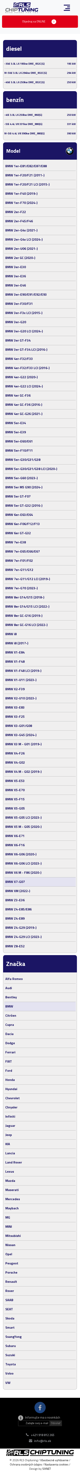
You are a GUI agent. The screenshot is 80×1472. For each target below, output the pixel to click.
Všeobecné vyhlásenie (54, 1460)
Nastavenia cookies (57, 1464)
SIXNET (46, 1468)
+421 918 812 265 (42, 1435)
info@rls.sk (42, 1441)
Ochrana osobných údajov (26, 1464)
